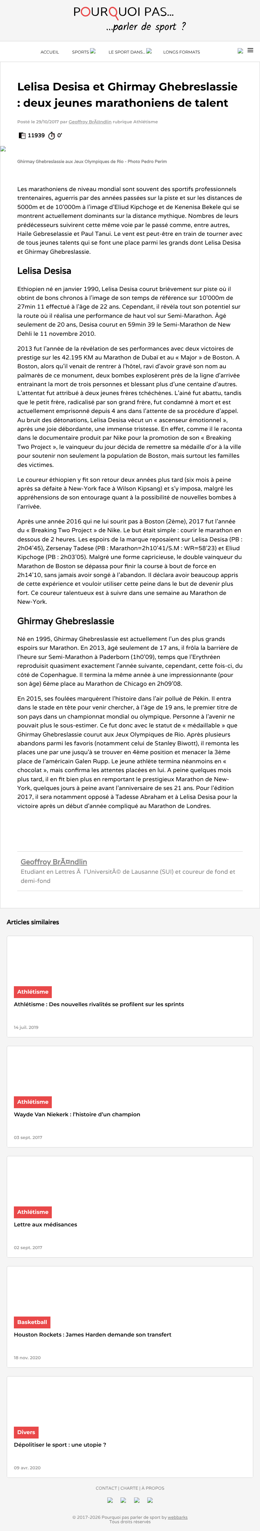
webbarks (178, 1517)
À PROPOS (153, 1488)
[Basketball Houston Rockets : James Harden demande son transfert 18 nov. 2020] (130, 1369)
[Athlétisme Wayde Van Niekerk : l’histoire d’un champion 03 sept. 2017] (130, 1149)
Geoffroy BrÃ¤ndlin (90, 122)
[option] (130, 162)
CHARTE (129, 1488)
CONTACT (106, 1488)
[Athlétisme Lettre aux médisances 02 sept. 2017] (130, 1259)
